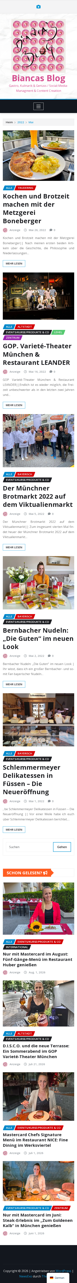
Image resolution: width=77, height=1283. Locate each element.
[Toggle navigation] (38, 106)
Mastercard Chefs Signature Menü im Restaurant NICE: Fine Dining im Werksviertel (35, 1140)
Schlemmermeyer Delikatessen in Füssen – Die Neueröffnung (31, 779)
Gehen (62, 847)
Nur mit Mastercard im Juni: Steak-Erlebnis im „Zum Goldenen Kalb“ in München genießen (38, 1220)
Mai (31, 122)
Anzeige (15, 230)
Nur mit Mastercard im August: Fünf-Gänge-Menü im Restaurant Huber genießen (37, 959)
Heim (9, 122)
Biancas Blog (38, 78)
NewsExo (25, 1276)
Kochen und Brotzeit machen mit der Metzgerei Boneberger (36, 208)
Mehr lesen (14, 263)
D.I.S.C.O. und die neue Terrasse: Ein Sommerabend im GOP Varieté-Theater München (36, 1051)
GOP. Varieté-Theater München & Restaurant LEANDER (37, 354)
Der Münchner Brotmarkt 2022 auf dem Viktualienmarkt (38, 496)
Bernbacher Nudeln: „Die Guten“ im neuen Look (38, 638)
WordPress (63, 1271)
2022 (20, 122)
